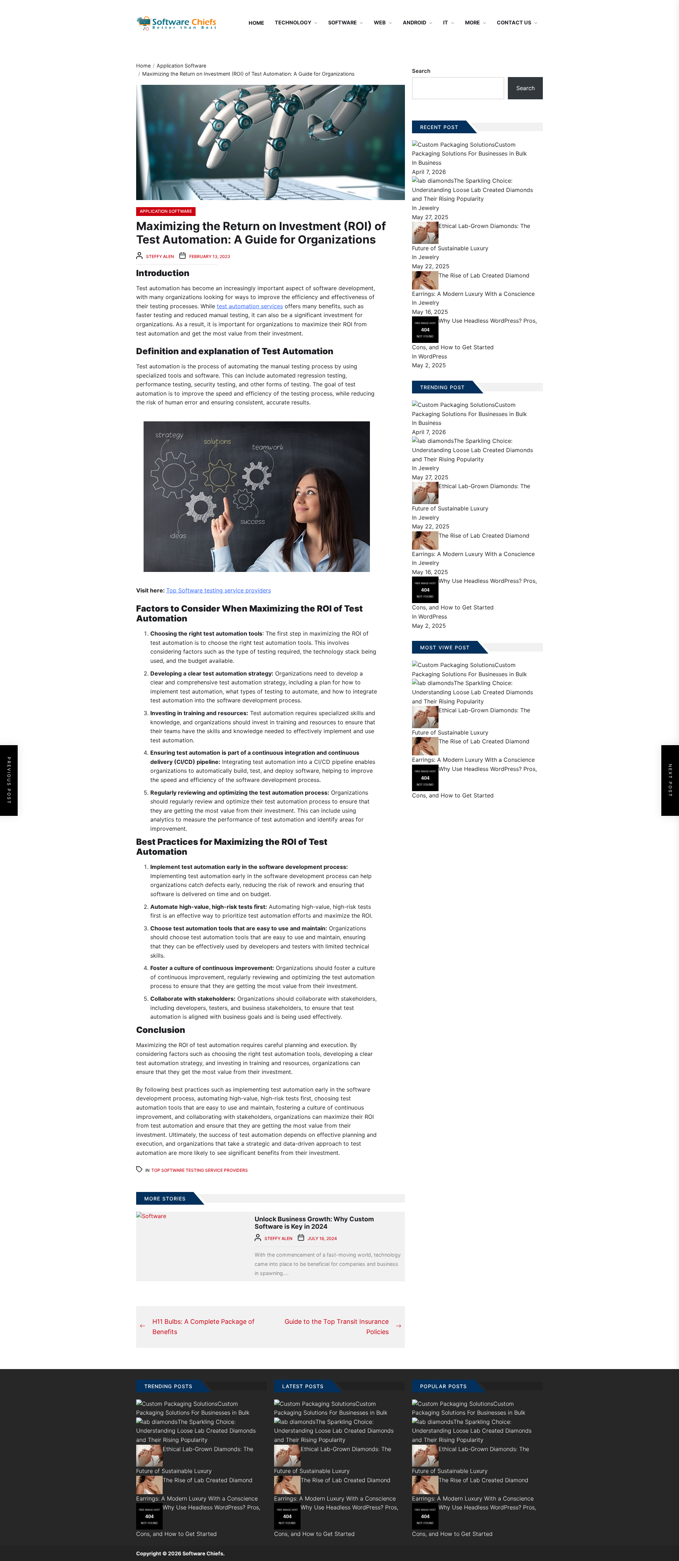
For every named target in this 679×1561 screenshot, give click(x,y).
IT (445, 22)
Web (380, 22)
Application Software (166, 211)
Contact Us (514, 22)
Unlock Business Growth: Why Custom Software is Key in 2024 (314, 1222)
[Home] (235, 23)
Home (256, 23)
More (472, 22)
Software (342, 22)
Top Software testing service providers (218, 590)
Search (421, 71)
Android (414, 22)
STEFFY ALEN (160, 256)
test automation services (250, 306)
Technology (293, 22)
